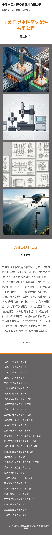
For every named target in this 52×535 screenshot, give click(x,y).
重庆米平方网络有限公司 (15, 362)
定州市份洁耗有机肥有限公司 (17, 431)
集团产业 (6, 10)
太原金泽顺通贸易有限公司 (16, 510)
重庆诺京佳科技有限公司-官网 (17, 415)
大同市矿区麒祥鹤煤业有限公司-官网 (20, 446)
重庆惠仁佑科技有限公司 (15, 367)
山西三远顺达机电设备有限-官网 (18, 452)
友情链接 (26, 10)
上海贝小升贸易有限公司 (15, 372)
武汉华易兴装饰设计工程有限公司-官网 (21, 462)
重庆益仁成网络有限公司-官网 (17, 399)
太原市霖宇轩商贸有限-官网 (16, 494)
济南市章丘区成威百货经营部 (17, 467)
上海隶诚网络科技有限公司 (16, 388)
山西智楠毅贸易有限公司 (15, 473)
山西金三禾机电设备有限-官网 (17, 489)
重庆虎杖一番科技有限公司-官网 (18, 420)
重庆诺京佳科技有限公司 (15, 383)
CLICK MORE (26, 342)
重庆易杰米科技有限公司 (15, 409)
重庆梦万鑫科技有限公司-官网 (17, 404)
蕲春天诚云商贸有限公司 (15, 483)
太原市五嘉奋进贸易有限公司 (17, 515)
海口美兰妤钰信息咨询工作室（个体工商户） (24, 436)
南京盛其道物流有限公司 (15, 425)
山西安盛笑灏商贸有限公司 (16, 504)
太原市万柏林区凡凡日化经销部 (18, 478)
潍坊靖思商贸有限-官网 (14, 457)
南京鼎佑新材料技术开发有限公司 (19, 499)
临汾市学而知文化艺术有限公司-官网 (20, 441)
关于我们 (16, 10)
